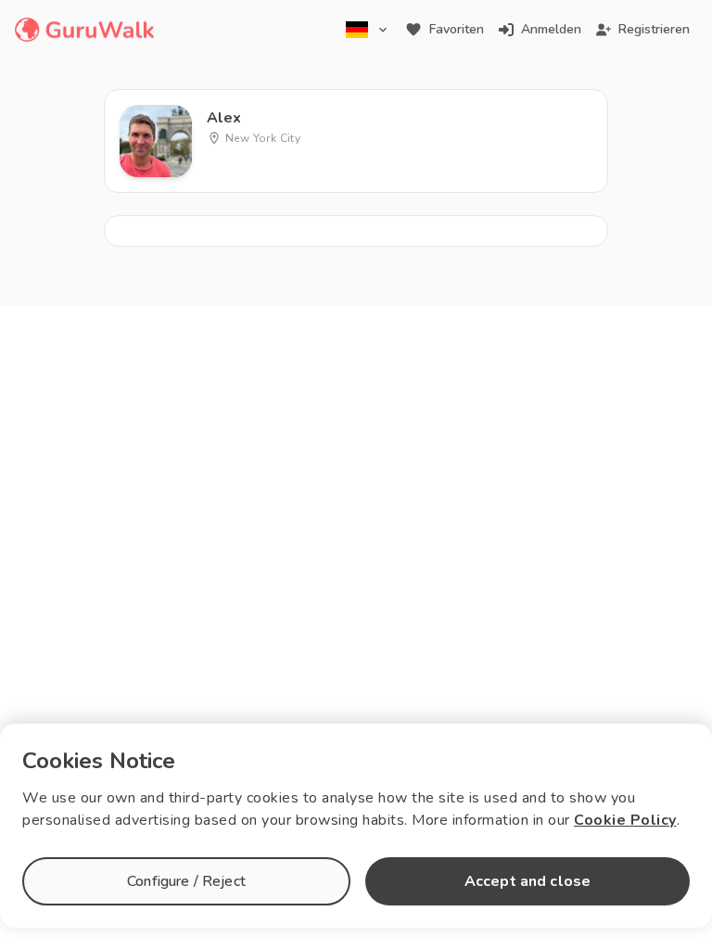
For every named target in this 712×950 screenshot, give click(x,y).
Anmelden (551, 29)
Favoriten (456, 29)
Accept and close (527, 881)
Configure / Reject (186, 881)
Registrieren (654, 29)
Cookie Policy (625, 820)
